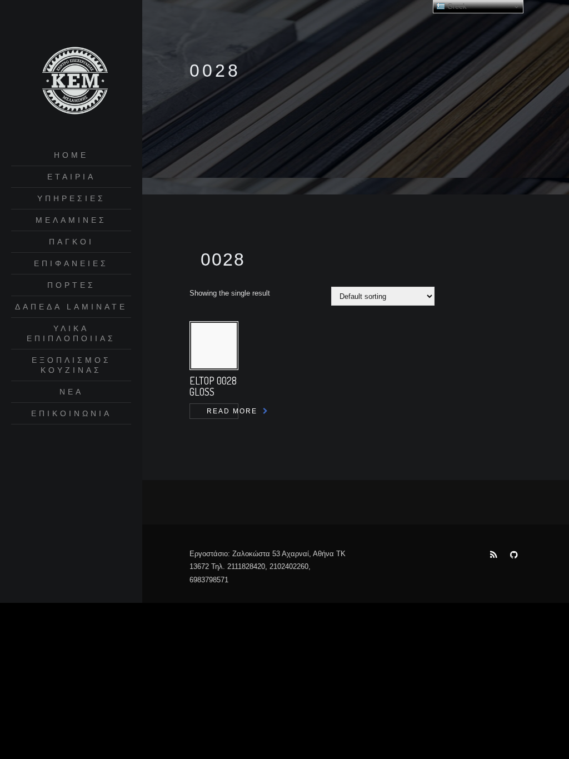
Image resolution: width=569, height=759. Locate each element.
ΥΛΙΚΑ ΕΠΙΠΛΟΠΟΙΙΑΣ (71, 333)
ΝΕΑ (71, 391)
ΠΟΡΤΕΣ (71, 285)
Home (71, 155)
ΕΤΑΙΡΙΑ (71, 176)
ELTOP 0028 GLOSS (213, 386)
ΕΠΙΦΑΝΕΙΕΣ (71, 263)
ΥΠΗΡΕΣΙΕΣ (71, 198)
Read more (222, 411)
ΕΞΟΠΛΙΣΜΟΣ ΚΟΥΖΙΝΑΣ (71, 365)
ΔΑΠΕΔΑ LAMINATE (71, 306)
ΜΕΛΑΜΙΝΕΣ (71, 220)
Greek (456, 6)
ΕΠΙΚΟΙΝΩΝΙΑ (71, 413)
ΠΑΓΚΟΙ (71, 241)
